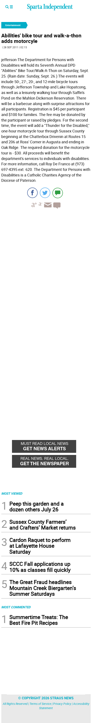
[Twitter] (45, 193)
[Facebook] (32, 193)
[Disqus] (46, 266)
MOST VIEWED (11, 493)
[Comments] (57, 193)
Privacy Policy (62, 704)
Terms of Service (40, 704)
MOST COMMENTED (16, 607)
